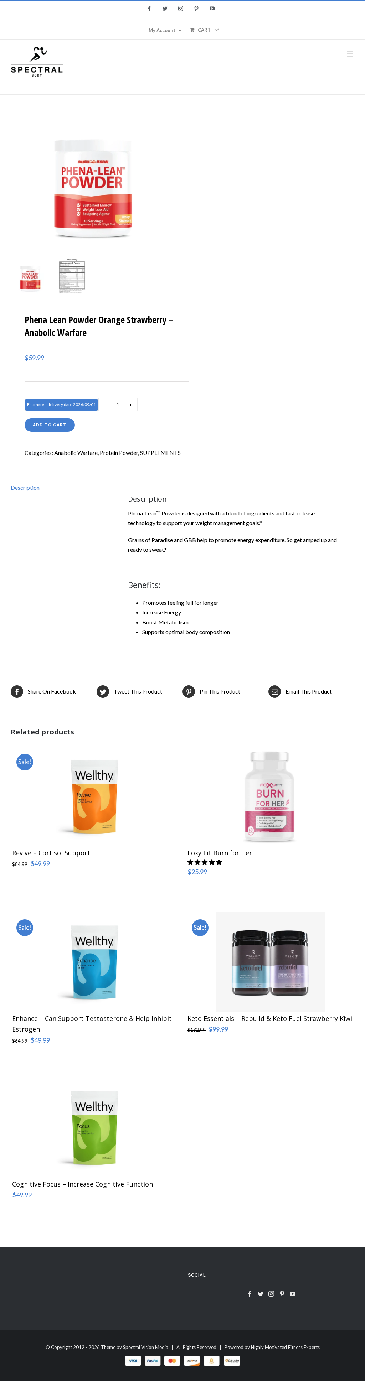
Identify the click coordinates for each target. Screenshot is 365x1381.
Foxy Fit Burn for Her (219, 852)
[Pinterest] (282, 1294)
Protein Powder (119, 452)
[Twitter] (260, 1294)
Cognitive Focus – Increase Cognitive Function (82, 1184)
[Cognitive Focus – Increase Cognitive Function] (95, 1128)
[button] (205, 861)
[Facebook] (250, 1294)
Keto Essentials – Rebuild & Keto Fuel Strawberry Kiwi (269, 1018)
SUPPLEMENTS (160, 452)
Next (170, 178)
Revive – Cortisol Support (51, 852)
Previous (16, 178)
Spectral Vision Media (145, 1347)
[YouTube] (292, 1294)
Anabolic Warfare (76, 452)
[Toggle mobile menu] (350, 54)
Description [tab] (25, 487)
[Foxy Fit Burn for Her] (270, 796)
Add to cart (50, 424)
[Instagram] (271, 1294)
